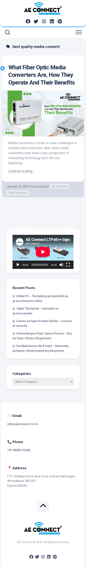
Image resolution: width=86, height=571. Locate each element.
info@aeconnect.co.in (22, 424)
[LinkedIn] (51, 21)
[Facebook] (28, 21)
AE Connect (59, 186)
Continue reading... (21, 171)
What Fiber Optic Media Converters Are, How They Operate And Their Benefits (41, 75)
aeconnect (41, 186)
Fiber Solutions (18, 192)
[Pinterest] (59, 21)
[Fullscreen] (68, 265)
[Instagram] (44, 21)
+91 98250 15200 (18, 450)
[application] (43, 252)
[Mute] (61, 265)
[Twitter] (36, 21)
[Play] (18, 265)
